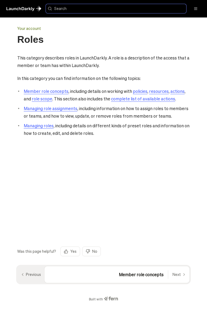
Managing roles (39, 125)
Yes (73, 251)
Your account (29, 28)
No (94, 251)
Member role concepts (46, 91)
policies (140, 91)
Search (60, 8)
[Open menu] (196, 8)
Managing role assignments (50, 108)
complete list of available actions (143, 98)
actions (177, 91)
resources (159, 91)
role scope (42, 98)
